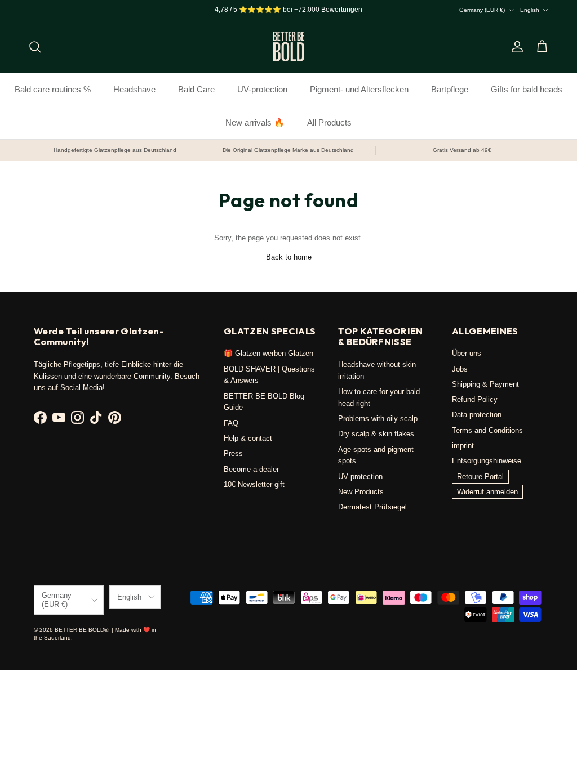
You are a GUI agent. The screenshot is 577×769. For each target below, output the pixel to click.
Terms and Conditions (487, 430)
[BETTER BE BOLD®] (288, 46)
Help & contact (248, 438)
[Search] (35, 46)
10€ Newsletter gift (254, 484)
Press (233, 453)
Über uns (466, 353)
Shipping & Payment (485, 384)
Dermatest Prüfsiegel (372, 507)
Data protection (476, 414)
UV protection (360, 476)
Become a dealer (251, 469)
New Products (361, 492)
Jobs (460, 369)
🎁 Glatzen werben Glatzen (268, 353)
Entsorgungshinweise (486, 461)
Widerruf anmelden (487, 492)
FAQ (231, 423)
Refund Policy (475, 399)
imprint (463, 445)
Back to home (289, 257)
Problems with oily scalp (378, 418)
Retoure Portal (480, 476)
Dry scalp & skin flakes (376, 434)
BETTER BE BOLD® (81, 630)
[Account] (515, 46)
